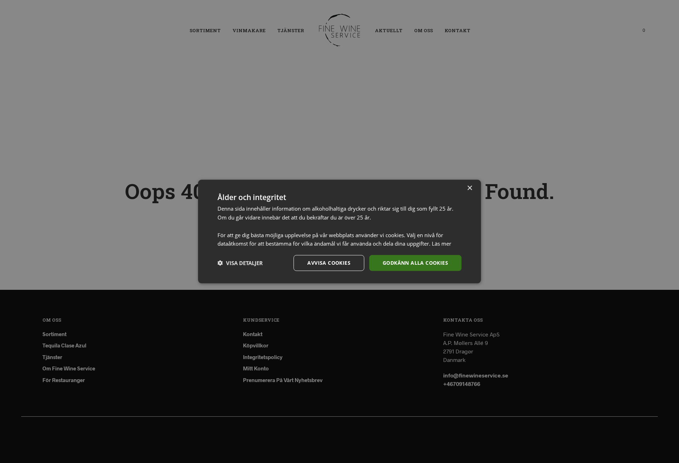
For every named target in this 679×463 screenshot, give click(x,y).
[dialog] (339, 231)
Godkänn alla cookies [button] (415, 262)
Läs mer (441, 243)
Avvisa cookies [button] (328, 262)
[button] (240, 263)
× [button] (469, 188)
